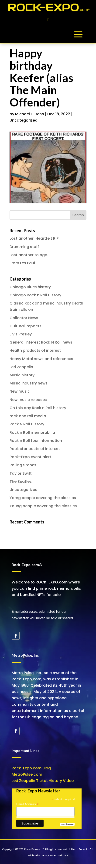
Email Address (27, 804)
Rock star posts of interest (35, 448)
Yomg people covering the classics (43, 497)
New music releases (28, 399)
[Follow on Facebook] (48, 19)
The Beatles (21, 481)
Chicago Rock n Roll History (35, 295)
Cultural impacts (25, 326)
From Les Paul (22, 263)
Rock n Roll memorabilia (32, 432)
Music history (22, 375)
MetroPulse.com (27, 774)
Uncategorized (24, 120)
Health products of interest (35, 350)
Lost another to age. (29, 255)
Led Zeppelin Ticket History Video (43, 780)
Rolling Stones (23, 465)
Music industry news (29, 383)
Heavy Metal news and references (41, 358)
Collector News (24, 318)
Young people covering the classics (43, 506)
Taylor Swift (21, 473)
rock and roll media (28, 416)
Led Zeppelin (21, 367)
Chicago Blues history (30, 287)
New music (20, 391)
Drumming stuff (24, 246)
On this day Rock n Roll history (38, 407)
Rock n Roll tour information (36, 440)
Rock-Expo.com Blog (31, 768)
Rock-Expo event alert (30, 457)
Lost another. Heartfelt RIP (34, 238)
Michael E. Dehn (29, 114)
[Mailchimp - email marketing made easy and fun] (67, 824)
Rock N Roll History (27, 424)
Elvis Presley (21, 334)
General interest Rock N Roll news (41, 342)
